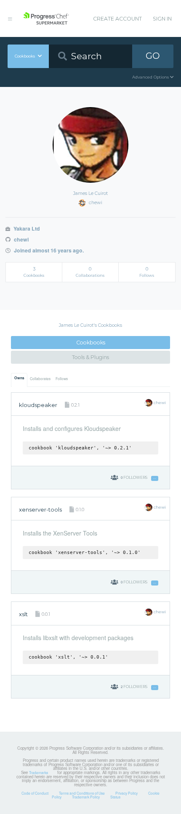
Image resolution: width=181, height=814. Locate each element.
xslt (23, 614)
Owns (19, 378)
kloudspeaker (38, 405)
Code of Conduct (34, 793)
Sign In (162, 19)
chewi (20, 239)
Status (115, 796)
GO (153, 55)
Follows (62, 378)
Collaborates (40, 378)
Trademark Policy (86, 796)
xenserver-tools (40, 509)
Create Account (117, 19)
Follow (154, 478)
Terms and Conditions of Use (82, 793)
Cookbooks (90, 342)
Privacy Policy (126, 793)
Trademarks (38, 772)
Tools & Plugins (90, 357)
